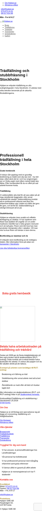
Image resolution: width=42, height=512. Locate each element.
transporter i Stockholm (9, 244)
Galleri (7, 36)
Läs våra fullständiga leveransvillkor (15, 248)
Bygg (7, 25)
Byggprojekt (5, 432)
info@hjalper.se (7, 9)
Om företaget (5, 420)
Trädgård (8, 30)
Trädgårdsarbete (7, 434)
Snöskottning (10, 34)
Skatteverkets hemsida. (30, 394)
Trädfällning (9, 27)
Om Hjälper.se (10, 3)
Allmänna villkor (11, 5)
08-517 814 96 (7, 13)
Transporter (9, 32)
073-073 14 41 (7, 11)
